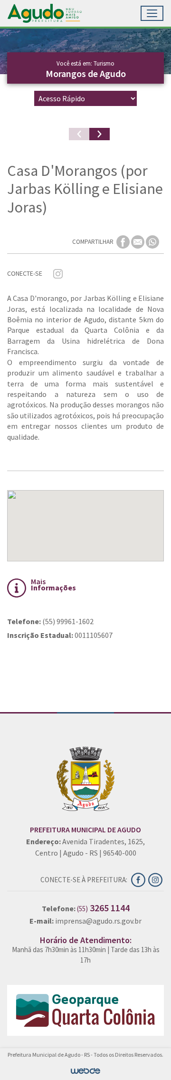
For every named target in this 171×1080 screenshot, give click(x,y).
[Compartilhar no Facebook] (123, 241)
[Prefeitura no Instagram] (156, 879)
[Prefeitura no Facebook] (139, 879)
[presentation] (79, 134)
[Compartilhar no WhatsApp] (152, 241)
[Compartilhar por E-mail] (138, 241)
